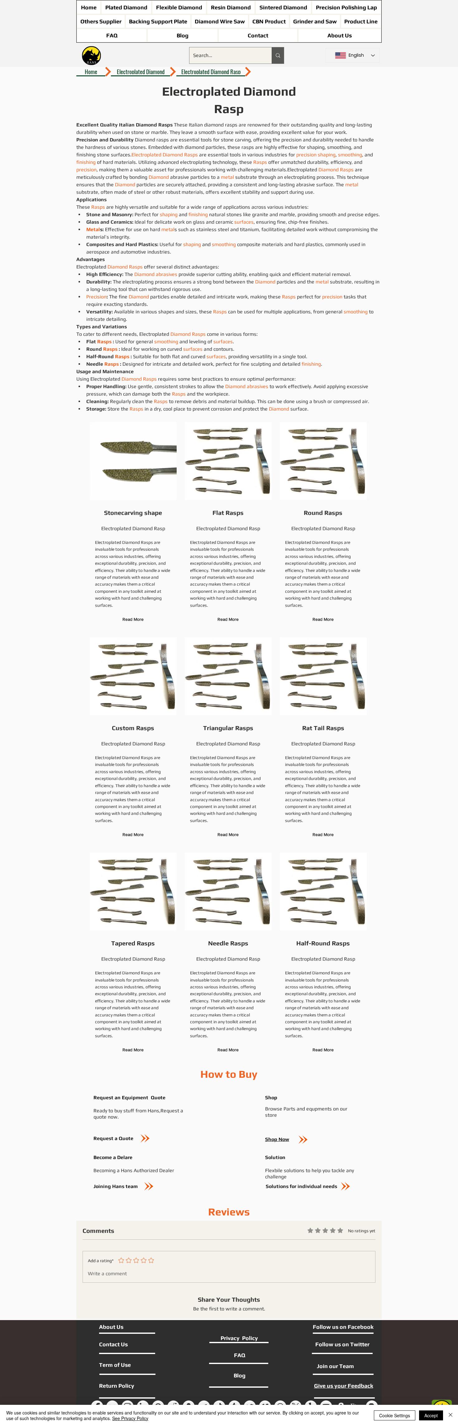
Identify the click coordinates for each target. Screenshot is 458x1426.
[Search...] (278, 55)
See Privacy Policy (130, 1418)
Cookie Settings (394, 1415)
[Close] (450, 1415)
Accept (431, 1415)
